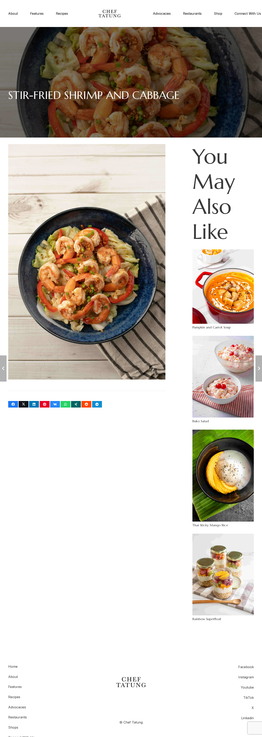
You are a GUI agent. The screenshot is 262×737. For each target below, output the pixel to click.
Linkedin (247, 718)
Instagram (246, 677)
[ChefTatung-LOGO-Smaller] (109, 13)
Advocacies (17, 707)
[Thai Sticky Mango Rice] (223, 478)
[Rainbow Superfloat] (223, 577)
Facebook (246, 667)
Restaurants (17, 717)
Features (15, 687)
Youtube (247, 687)
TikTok (248, 698)
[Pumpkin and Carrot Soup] (223, 289)
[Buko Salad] (223, 379)
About (13, 677)
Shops (13, 727)
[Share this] (13, 404)
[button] (70, 13)
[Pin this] (45, 404)
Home (13, 666)
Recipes (14, 697)
